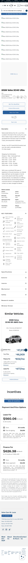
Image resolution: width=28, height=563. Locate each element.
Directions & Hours (17, 538)
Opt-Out (20, 552)
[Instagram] (6, 529)
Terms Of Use (9, 553)
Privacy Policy (5, 552)
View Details (14, 379)
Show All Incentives (14, 401)
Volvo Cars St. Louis (2, 552)
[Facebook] (3, 529)
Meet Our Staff (3, 538)
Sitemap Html (13, 552)
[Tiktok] (9, 529)
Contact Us (7, 515)
